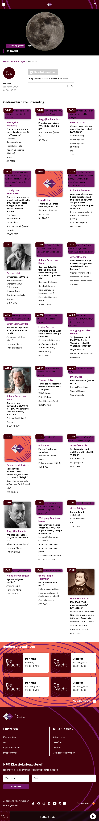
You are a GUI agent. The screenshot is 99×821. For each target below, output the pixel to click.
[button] (93, 816)
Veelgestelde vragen (64, 753)
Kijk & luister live (11, 748)
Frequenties (9, 737)
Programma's (10, 753)
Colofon (57, 742)
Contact (57, 748)
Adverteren (59, 737)
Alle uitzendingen (81, 701)
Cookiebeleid (83, 803)
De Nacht (8, 83)
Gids (5, 742)
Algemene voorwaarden (16, 801)
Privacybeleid (10, 805)
